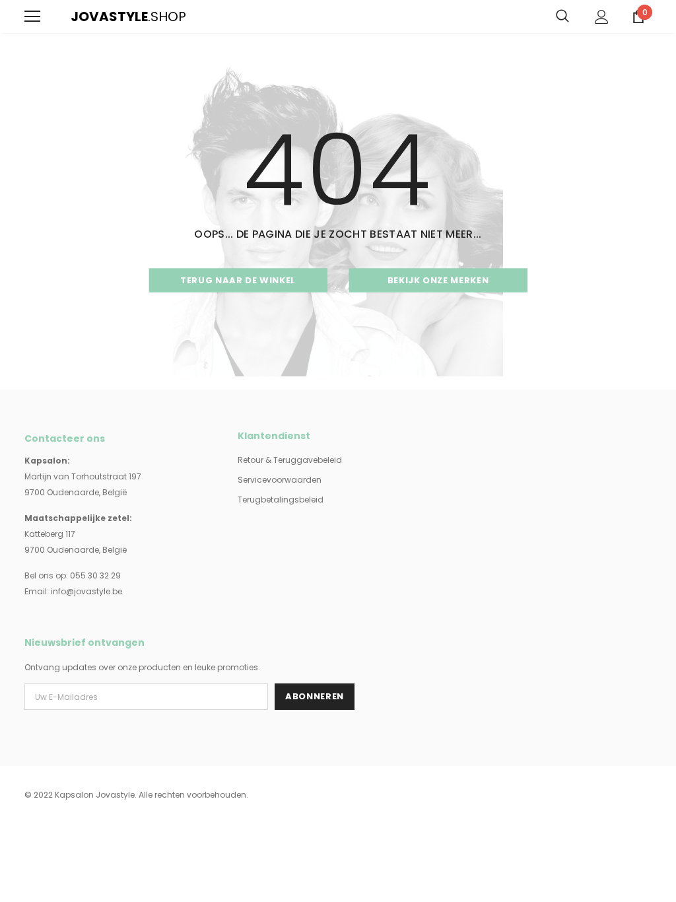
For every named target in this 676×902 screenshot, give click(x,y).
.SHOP (79, 16)
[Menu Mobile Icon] (32, 16)
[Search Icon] (562, 16)
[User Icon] (602, 17)
